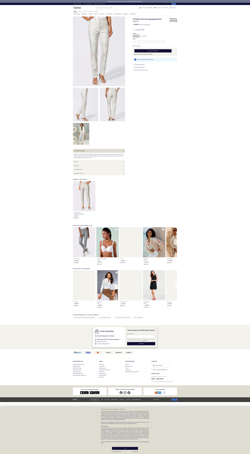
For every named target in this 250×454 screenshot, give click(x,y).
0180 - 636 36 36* (157, 379)
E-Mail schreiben (158, 366)
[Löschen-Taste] (117, 7)
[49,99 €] (154, 242)
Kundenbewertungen (79, 173)
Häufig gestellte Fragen (78, 364)
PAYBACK (101, 377)
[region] (125, 430)
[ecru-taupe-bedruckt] (134, 30)
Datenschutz (107, 399)
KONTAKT (154, 361)
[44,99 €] (131, 285)
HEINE (101, 361)
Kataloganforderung (78, 373)
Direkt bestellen (77, 371)
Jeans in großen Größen (105, 317)
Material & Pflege (77, 370)
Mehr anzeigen (144, 340)
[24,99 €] (131, 242)
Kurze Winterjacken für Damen (122, 317)
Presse (127, 368)
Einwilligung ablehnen (116, 451)
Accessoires (102, 14)
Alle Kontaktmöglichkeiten (161, 369)
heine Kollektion (118, 14)
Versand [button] (147, 24)
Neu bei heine (102, 368)
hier (133, 418)
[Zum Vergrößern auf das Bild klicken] (122, 83)
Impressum (121, 399)
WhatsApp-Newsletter (104, 370)
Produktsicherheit (78, 169)
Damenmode (77, 14)
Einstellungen (135, 451)
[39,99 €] (107, 285)
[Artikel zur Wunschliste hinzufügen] (174, 50)
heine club (101, 364)
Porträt (127, 364)
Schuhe (95, 14)
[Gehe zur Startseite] (77, 7)
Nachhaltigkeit (102, 373)
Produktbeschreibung (79, 150)
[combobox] (110, 7)
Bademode (84, 14)
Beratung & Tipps (77, 368)
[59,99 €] (84, 285)
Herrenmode (132, 14)
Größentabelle (137, 45)
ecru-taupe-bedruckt (139, 29)
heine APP (101, 371)
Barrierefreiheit (114, 399)
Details (75, 161)
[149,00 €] (154, 285)
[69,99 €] (84, 242)
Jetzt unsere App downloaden (89, 389)
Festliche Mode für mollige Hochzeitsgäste (85, 317)
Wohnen (80, 11)
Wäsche (90, 14)
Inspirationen (109, 14)
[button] (99, 51)
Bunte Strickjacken (138, 317)
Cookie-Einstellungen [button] (136, 399)
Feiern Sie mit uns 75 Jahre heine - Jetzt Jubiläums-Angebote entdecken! (125, 1)
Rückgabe (76, 165)
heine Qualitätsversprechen (79, 375)
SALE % (85, 11)
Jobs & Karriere (128, 366)
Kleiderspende (102, 375)
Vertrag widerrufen (95, 399)
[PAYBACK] (174, 4)
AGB (102, 399)
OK (125, 448)
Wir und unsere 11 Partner (107, 411)
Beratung (125, 14)
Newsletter (101, 366)
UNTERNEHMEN (129, 361)
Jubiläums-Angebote (94, 11)
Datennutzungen (142, 411)
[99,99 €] (84, 196)
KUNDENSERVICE (78, 361)
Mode (75, 11)
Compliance (128, 370)
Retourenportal (76, 366)
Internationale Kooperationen (132, 371)
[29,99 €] (107, 242)
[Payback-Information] (174, 400)
